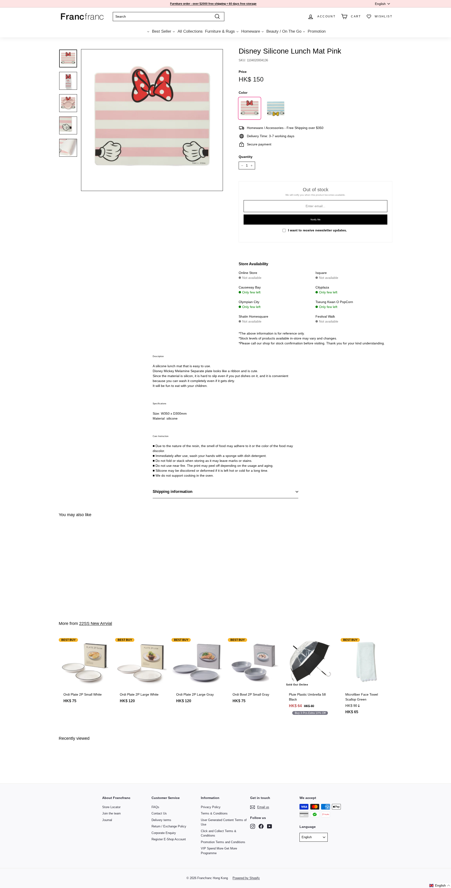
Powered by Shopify (246, 878)
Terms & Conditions (214, 813)
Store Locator (111, 807)
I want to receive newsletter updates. (317, 230)
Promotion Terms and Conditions (223, 842)
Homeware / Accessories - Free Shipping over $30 (212, 3)
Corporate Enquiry (164, 833)
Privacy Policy (211, 807)
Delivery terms (161, 820)
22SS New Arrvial (95, 623)
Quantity (246, 157)
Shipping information (172, 491)
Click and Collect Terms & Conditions (218, 833)
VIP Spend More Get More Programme (219, 851)
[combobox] (168, 16)
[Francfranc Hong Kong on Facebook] (261, 826)
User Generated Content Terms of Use (224, 822)
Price (243, 72)
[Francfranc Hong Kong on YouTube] (269, 826)
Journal (107, 820)
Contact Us (159, 813)
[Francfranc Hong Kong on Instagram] (252, 826)
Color (243, 92)
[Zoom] (152, 120)
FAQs (155, 807)
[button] (440, 885)
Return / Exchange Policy (169, 826)
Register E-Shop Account (169, 839)
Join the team (111, 813)
